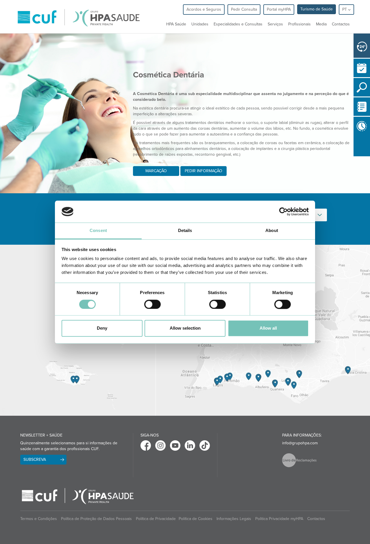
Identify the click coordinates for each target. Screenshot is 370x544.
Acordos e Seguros (203, 9)
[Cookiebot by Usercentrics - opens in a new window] (283, 211)
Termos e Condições (38, 518)
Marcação (156, 170)
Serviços (275, 24)
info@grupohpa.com (300, 443)
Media (321, 24)
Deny (102, 328)
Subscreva (34, 459)
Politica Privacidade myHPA (279, 518)
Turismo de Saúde (316, 9)
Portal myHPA (279, 9)
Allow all (268, 328)
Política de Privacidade (156, 518)
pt (345, 9)
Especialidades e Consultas (238, 24)
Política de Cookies (195, 518)
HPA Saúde (176, 24)
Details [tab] (185, 230)
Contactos (341, 24)
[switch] (152, 304)
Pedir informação (203, 170)
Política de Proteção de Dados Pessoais (96, 518)
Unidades (199, 24)
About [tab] (271, 230)
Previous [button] (355, 157)
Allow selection (185, 328)
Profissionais (299, 24)
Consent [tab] (98, 230)
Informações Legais (234, 518)
